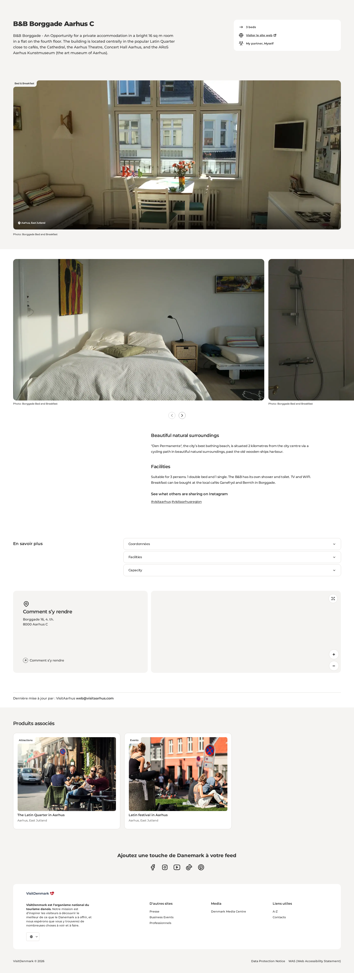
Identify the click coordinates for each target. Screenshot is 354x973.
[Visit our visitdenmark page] (176, 867)
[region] (246, 632)
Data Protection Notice (268, 961)
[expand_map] (333, 598)
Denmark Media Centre (228, 911)
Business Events (162, 917)
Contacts (279, 917)
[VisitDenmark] (40, 893)
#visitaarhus (161, 502)
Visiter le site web (259, 35)
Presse (154, 911)
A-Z (275, 911)
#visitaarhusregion (186, 502)
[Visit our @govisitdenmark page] (189, 867)
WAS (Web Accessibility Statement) (314, 961)
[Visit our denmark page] (152, 867)
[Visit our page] (164, 867)
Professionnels (160, 923)
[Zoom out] (334, 666)
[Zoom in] (334, 654)
